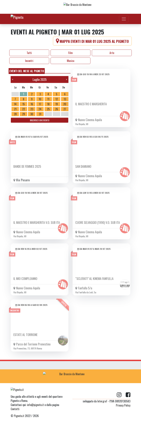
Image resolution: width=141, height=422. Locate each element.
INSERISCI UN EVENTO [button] (39, 120)
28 (15, 114)
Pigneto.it (19, 416)
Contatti (15, 409)
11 (48, 99)
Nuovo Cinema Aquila (90, 119)
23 (31, 109)
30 (31, 114)
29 (23, 114)
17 (40, 104)
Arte (112, 53)
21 (15, 109)
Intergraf (102, 401)
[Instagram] (121, 395)
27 (64, 109)
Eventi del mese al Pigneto (26, 71)
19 (56, 104)
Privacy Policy (123, 405)
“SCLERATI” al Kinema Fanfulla (94, 278)
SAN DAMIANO (83, 166)
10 (40, 99)
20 (64, 104)
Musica (70, 61)
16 (32, 104)
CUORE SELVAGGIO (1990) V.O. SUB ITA (97, 222)
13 (65, 99)
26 (56, 109)
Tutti (29, 53)
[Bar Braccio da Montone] (91, 7)
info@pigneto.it (35, 405)
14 (15, 104)
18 (48, 104)
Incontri (29, 61)
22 (23, 109)
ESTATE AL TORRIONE (25, 334)
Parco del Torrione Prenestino (33, 344)
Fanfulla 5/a (85, 288)
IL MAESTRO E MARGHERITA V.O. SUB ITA (36, 222)
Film (70, 53)
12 (56, 99)
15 (23, 104)
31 (40, 114)
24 (40, 109)
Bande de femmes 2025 (27, 166)
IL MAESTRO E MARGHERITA (91, 104)
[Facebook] (128, 395)
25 (48, 109)
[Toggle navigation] (124, 18)
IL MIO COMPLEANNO (25, 278)
